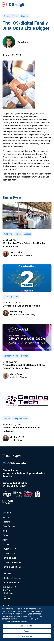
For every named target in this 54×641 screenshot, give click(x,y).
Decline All (27, 636)
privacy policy (21, 611)
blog (17, 173)
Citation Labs (44, 177)
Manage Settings (27, 626)
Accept (27, 631)
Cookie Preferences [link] (12, 562)
